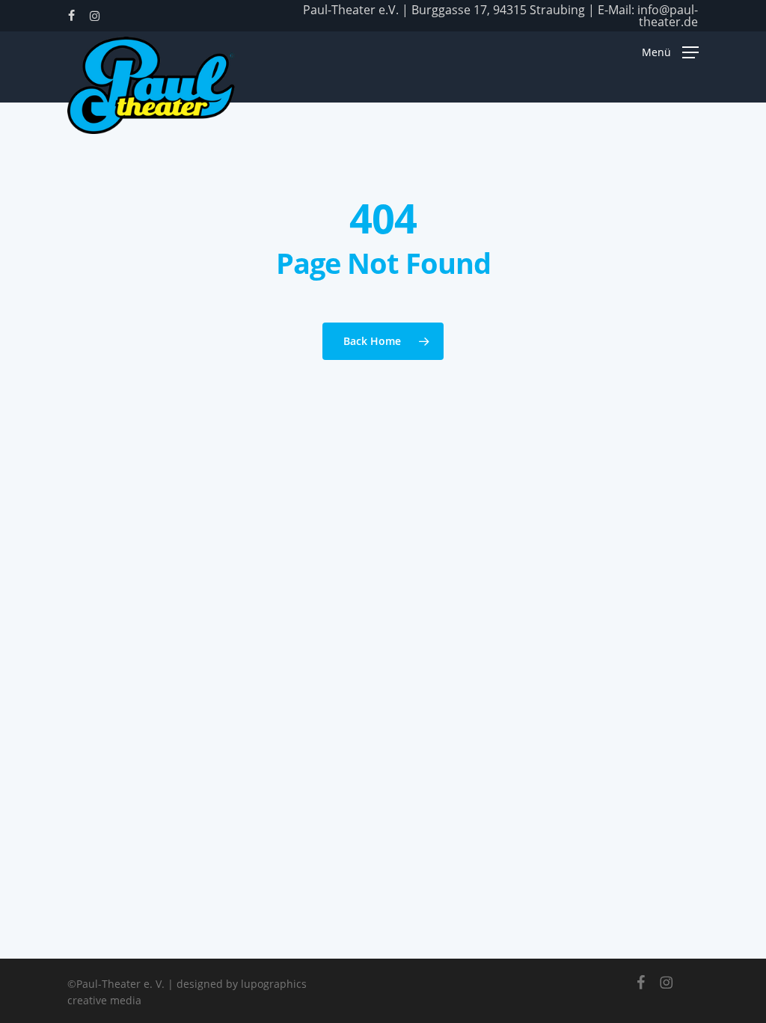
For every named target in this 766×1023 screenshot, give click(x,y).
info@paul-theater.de (667, 15)
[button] (670, 52)
